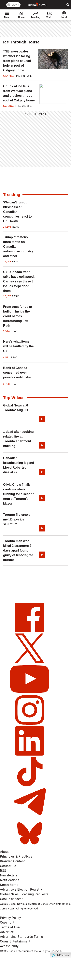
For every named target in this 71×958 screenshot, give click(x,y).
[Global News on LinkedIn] (29, 754)
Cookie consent (11, 899)
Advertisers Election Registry (21, 889)
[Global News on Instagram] (29, 723)
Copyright (7, 922)
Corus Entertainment (15, 941)
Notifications (9, 880)
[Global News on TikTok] (29, 785)
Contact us (8, 866)
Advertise (7, 932)
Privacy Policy (10, 918)
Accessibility (9, 946)
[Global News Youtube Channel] (29, 693)
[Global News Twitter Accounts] (29, 662)
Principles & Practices (16, 856)
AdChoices (63, 955)
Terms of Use (10, 927)
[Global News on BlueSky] (29, 847)
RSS (3, 870)
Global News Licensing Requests (24, 894)
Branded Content (12, 861)
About (4, 852)
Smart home (9, 885)
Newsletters (8, 875)
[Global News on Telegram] (29, 816)
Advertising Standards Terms (21, 937)
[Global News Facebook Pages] (29, 631)
